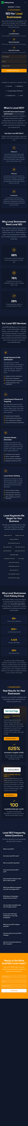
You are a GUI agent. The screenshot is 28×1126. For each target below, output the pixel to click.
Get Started (14, 990)
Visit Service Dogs (10, 738)
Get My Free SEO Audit (13, 70)
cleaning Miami (9, 795)
